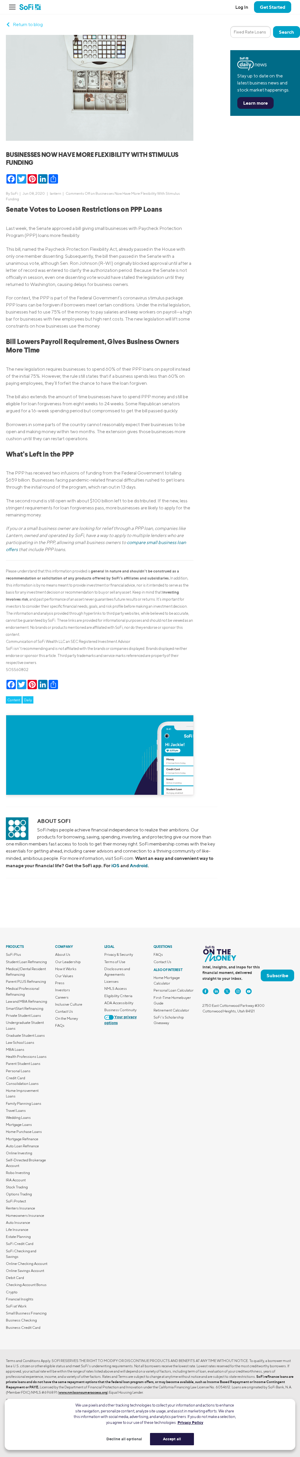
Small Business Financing (26, 1313)
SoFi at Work (16, 1306)
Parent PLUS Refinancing (26, 981)
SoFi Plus (13, 954)
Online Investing (19, 1153)
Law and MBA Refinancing (26, 1001)
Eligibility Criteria (118, 996)
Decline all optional (124, 1438)
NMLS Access (115, 988)
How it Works (65, 969)
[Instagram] (238, 991)
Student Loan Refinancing (26, 962)
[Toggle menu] (14, 7)
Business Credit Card (23, 1327)
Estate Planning (18, 1236)
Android (139, 865)
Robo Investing (18, 1172)
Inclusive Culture (68, 1004)
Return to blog (28, 24)
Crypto (12, 1292)
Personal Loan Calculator (174, 990)
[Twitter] (227, 991)
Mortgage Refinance (22, 1139)
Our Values (64, 976)
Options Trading (19, 1194)
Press (59, 983)
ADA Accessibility (118, 1003)
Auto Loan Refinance (22, 1146)
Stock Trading (17, 1187)
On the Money (66, 1018)
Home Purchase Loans (24, 1131)
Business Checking (21, 1320)
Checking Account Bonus (26, 1285)
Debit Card (15, 1277)
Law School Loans (20, 1042)
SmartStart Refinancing (24, 1008)
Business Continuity (120, 1010)
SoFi (14, 193)
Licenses (111, 981)
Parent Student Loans (23, 1063)
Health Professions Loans (26, 1056)
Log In (241, 7)
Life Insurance (17, 1229)
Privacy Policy (190, 1422)
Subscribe (277, 975)
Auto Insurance (18, 1222)
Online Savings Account (25, 1270)
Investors (62, 990)
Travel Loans (16, 1110)
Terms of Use (114, 962)
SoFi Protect (16, 1201)
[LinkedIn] (216, 991)
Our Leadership (68, 962)
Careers (62, 997)
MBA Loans (15, 1049)
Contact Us (64, 1011)
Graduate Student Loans (25, 1035)
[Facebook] (205, 991)
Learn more (255, 103)
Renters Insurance (20, 1208)
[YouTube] (249, 991)
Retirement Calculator (171, 1010)
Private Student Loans (23, 1015)
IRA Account (16, 1180)
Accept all (172, 1438)
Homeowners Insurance (25, 1215)
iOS (115, 865)
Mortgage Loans (19, 1124)
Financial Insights (19, 1299)
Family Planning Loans (23, 1103)
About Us (62, 954)
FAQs (59, 1025)
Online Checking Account (26, 1263)
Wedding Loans (18, 1117)
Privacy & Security (118, 954)
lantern (55, 193)
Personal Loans (18, 1071)
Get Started (272, 7)
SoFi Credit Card (19, 1243)
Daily (28, 700)
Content (13, 700)
